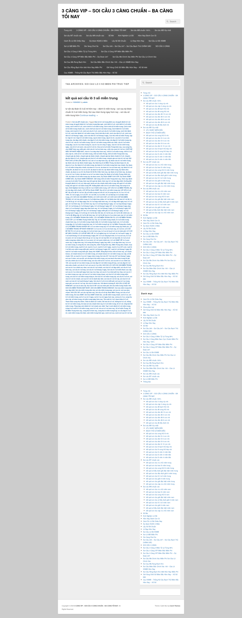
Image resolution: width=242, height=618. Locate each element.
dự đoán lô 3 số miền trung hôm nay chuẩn (110, 165)
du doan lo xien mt (97, 169)
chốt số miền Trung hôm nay (118, 154)
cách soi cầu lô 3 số (90, 131)
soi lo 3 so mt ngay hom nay (104, 297)
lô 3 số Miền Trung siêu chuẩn (120, 224)
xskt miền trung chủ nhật (77, 313)
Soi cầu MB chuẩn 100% (140, 30)
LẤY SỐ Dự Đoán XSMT (90, 190)
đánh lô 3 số (86, 160)
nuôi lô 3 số (83, 247)
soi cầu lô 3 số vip (78, 283)
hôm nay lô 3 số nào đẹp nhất (112, 181)
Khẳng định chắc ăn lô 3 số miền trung (105, 185)
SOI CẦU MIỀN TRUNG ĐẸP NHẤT (78, 288)
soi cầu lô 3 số (83, 265)
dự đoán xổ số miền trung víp (79, 176)
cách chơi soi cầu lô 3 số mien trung (98, 129)
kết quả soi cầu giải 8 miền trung (158, 180)
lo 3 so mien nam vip (115, 215)
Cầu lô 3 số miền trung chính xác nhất (103, 142)
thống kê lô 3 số (120, 301)
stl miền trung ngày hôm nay (92, 299)
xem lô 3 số (94, 308)
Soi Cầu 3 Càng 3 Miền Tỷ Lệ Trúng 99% (80, 51)
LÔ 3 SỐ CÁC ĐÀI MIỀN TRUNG (81, 197)
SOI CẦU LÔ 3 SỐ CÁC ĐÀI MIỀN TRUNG (117, 265)
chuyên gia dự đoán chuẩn (89, 156)
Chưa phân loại (148, 307)
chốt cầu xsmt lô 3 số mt (116, 149)
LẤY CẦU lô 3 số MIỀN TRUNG (118, 188)
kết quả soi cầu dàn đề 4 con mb (158, 116)
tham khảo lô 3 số (121, 299)
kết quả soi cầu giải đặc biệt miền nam (160, 199)
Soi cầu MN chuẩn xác (95, 35)
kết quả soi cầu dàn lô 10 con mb (158, 146)
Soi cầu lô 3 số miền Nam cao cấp (119, 270)
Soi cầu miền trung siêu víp (85, 290)
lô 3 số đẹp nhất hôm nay (99, 201)
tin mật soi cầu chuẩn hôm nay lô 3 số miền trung (98, 304)
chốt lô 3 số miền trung (115, 151)
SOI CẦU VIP (75, 292)
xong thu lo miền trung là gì (107, 310)
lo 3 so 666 (101, 194)
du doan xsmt (95, 176)
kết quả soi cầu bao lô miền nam (158, 194)
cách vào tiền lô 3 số (117, 133)
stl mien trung (77, 299)
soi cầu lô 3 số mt (123, 276)
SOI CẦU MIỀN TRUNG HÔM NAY (102, 288)
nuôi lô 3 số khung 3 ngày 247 (100, 249)
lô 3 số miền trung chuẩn (106, 220)
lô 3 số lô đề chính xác (122, 213)
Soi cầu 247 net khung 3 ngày (119, 256)
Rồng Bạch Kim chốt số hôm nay (112, 251)
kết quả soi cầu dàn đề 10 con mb (158, 114)
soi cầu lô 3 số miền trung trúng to (82, 276)
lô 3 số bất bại (111, 194)
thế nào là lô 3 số (108, 301)
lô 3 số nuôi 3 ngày (122, 233)
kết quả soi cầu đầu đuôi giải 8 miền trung (161, 175)
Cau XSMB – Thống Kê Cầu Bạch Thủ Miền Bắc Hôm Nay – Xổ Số (90, 72)
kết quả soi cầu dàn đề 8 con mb (158, 122)
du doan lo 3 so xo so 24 (81, 169)
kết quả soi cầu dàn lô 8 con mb (157, 143)
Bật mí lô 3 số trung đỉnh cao (105, 122)
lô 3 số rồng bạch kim (107, 235)
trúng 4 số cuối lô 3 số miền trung (77, 308)
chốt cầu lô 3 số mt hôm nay (96, 149)
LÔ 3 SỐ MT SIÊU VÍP (85, 233)
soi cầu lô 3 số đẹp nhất (111, 267)
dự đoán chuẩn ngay (84, 163)
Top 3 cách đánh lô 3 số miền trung (118, 306)
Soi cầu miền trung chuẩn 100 (120, 285)
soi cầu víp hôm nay (88, 292)
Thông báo (147, 381)
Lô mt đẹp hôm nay (118, 242)
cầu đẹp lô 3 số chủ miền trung (98, 140)
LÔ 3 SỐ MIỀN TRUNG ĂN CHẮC (81, 217)
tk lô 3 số (120, 304)
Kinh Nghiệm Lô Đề (126, 35)
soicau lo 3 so (120, 297)
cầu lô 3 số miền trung (82, 142)
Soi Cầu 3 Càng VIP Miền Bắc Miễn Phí (116, 51)
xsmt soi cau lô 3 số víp (123, 313)
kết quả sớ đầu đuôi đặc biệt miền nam (160, 210)
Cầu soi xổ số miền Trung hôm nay (109, 147)
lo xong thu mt (81, 245)
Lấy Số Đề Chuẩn (119, 41)
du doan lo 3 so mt (93, 167)
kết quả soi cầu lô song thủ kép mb (159, 151)
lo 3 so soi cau (120, 235)
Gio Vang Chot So (91, 46)
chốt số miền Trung (100, 154)
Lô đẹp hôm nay (78, 242)
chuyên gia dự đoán (73, 156)
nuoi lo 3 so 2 (92, 247)
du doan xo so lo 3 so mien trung (91, 174)
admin (85, 102)
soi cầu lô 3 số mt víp (111, 279)
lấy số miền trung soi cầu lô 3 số (96, 192)
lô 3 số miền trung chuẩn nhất (87, 222)
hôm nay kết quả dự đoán (92, 181)
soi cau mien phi (103, 285)
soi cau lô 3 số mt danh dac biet (92, 279)
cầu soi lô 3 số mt (90, 147)
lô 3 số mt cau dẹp (79, 231)
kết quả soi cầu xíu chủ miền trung (158, 164)
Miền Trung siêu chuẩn (120, 245)
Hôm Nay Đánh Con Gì (147, 35)
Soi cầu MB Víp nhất (163, 30)
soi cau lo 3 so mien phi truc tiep (111, 272)
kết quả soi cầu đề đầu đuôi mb (157, 125)
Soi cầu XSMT (79, 295)
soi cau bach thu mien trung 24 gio (117, 258)
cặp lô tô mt (110, 138)
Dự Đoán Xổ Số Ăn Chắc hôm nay (96, 172)
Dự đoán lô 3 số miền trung (84, 165)
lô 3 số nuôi (111, 233)
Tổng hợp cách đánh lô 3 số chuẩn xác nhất (89, 306)
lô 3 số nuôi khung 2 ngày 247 (88, 235)
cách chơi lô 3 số (76, 126)
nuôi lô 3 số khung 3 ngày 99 (121, 249)
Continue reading (89, 115)
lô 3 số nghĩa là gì (100, 233)
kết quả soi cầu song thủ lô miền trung (160, 170)
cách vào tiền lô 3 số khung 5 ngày (96, 135)
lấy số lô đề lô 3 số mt (76, 192)
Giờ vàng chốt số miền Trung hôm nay (107, 179)
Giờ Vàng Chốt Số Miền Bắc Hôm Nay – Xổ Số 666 (127, 67)
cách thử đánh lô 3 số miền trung (82, 133)
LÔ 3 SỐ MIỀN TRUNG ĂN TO (104, 217)
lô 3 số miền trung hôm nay (82, 224)
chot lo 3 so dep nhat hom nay (95, 151)
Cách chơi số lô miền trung (113, 126)
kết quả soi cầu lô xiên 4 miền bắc (158, 159)
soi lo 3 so (124, 295)
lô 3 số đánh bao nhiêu (96, 199)
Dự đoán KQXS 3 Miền (98, 41)
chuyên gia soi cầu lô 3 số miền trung (93, 158)
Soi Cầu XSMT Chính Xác (93, 295)
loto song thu (91, 245)
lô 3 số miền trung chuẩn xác (109, 222)
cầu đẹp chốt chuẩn (80, 140)
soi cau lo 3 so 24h (95, 265)
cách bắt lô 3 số (109, 124)
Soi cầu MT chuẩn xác (73, 35)
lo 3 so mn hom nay (109, 229)
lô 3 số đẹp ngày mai (82, 201)
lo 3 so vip (94, 238)
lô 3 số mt (120, 229)
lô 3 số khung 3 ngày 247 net (76, 210)
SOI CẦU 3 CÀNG (163, 46)
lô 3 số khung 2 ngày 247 (103, 206)
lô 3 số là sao (108, 213)
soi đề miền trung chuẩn (111, 295)
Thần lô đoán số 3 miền (93, 301)
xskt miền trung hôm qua (95, 313)
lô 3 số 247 (84, 194)
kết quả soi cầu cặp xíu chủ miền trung (160, 186)
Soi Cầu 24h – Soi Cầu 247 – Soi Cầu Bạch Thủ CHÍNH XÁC (127, 46)
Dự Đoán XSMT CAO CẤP (110, 176)
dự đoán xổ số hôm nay (116, 172)
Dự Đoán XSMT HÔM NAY (84, 179)
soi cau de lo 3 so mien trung (79, 263)
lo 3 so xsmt (88, 240)
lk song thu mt (113, 192)
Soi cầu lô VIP (92, 285)
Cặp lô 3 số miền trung (84, 138)
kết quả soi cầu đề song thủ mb (157, 111)
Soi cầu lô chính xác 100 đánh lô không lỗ (100, 283)
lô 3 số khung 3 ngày (105, 208)
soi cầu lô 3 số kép (79, 270)
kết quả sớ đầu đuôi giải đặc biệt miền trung (162, 172)
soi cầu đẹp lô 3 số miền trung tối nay (103, 263)
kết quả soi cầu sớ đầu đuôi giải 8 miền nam (162, 202)
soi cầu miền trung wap (104, 290)
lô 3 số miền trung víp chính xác (118, 226)
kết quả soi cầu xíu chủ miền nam (158, 191)
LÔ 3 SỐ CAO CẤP (100, 197)
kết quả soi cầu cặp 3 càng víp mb (158, 106)
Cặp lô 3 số (71, 138)
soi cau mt (116, 290)
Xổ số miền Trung (122, 308)
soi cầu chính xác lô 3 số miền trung (78, 260)
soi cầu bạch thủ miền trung (94, 258)
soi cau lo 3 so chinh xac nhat (76, 267)
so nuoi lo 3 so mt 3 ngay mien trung (86, 256)
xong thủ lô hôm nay (90, 310)
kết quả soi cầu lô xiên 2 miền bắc (158, 154)
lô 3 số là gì (83, 213)
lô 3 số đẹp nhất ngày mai (118, 201)
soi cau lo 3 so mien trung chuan (93, 274)
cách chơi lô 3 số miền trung (93, 126)
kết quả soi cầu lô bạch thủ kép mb (159, 148)
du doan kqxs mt (120, 163)
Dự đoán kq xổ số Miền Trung (103, 163)
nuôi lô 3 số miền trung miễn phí (77, 251)
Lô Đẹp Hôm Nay (137, 41)
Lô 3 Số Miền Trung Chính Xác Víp (85, 220)
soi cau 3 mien (71, 258)
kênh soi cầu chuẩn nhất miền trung (103, 183)
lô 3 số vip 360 (104, 238)
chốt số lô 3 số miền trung (83, 154)
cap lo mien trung (99, 138)
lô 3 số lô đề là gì (102, 215)
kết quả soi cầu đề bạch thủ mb (157, 108)
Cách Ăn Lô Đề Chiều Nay (74, 41)
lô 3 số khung (73, 206)
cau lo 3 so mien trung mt (82, 144)
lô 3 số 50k (93, 194)
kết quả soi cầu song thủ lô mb (157, 135)
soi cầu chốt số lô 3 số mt (101, 260)
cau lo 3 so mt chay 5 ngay (101, 144)
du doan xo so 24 (77, 172)
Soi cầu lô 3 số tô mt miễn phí (104, 281)
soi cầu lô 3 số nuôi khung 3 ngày (81, 281)
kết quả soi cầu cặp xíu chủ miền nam (160, 212)
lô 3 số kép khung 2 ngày (104, 204)
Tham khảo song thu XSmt (75, 301)
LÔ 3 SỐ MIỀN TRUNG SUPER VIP (78, 226)
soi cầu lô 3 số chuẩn (94, 267)
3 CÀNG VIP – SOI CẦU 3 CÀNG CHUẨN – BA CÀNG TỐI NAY (117, 13)
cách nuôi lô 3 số (76, 131)
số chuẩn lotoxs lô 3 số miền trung (83, 254)
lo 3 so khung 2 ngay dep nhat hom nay (83, 208)
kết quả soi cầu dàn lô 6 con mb (157, 140)
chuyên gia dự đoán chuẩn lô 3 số (112, 156)
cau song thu (127, 147)
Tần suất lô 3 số (109, 299)
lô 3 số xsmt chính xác (102, 240)
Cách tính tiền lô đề (102, 133)
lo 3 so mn (98, 229)
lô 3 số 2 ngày (75, 194)
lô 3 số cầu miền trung (79, 199)
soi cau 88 (80, 258)
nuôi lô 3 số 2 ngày (104, 247)
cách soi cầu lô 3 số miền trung (109, 131)
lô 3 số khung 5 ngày (115, 210)
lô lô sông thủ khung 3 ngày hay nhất (98, 242)
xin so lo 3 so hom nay (107, 308)
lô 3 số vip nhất (115, 238)
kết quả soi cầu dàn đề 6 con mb (158, 119)
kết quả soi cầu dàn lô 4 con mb (157, 138)
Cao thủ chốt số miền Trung (119, 135)
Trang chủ (68, 30)
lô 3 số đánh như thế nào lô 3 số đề (117, 199)
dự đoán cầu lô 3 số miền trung (120, 160)
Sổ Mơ (111, 35)
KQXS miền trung (100, 188)
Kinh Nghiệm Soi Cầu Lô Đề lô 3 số (81, 188)
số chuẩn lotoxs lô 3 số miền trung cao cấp (111, 254)
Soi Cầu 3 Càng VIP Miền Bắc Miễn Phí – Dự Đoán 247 (86, 56)
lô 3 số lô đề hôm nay (87, 215)
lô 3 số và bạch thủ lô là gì (81, 238)
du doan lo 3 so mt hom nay (110, 167)
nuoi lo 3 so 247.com (119, 247)
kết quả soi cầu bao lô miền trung (158, 167)
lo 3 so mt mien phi (119, 231)
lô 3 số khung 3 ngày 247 (122, 208)
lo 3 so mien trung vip (98, 226)
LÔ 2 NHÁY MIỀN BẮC (154, 130)
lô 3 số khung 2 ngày (86, 206)
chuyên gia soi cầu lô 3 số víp (117, 158)
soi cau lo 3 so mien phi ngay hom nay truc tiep (82, 272)
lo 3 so (121, 192)
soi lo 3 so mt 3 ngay (86, 297)
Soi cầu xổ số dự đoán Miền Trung (108, 292)
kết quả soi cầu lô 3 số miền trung (92, 98)
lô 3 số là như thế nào (95, 213)
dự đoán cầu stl (71, 163)
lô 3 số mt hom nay (94, 231)
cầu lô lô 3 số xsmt (76, 147)
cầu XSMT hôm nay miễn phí (76, 149)
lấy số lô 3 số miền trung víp (110, 190)
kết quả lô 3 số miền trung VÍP (80, 185)
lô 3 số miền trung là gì (101, 224)
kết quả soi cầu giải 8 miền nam (157, 207)
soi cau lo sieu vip (79, 285)
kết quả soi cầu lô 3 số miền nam (158, 204)
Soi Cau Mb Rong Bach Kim (75, 62)
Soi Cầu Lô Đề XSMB (157, 41)
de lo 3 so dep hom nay (99, 160)
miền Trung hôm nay (104, 245)
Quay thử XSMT (94, 251)
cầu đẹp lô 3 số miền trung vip (120, 140)
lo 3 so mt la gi (106, 231)
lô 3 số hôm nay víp (88, 204)
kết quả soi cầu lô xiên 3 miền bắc (158, 156)
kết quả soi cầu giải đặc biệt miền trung (160, 183)
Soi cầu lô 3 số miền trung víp (105, 276)
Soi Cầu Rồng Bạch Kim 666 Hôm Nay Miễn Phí (83, 67)
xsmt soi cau (109, 313)
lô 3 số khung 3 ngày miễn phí (97, 210)
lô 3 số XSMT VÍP (117, 240)
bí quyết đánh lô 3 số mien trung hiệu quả (88, 124)
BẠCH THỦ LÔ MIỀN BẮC (155, 132)
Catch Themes (175, 606)
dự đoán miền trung (111, 169)
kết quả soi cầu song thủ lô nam (157, 196)
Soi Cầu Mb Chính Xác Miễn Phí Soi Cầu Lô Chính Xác (134, 56)
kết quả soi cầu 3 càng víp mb (157, 103)
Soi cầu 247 (104, 256)
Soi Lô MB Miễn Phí (72, 46)
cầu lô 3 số (69, 142)
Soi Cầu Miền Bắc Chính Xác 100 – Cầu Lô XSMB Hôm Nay (114, 62)
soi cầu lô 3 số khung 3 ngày (96, 270)
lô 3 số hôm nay (74, 204)
